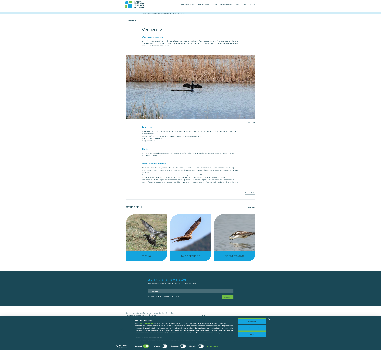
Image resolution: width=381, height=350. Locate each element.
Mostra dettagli (212, 346)
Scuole (215, 5)
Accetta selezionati (252, 328)
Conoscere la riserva (187, 5)
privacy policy (178, 296)
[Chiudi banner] (269, 319)
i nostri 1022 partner (146, 323)
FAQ (203, 315)
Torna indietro (131, 20)
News (237, 5)
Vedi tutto (251, 207)
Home (144, 13)
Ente (244, 5)
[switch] (164, 346)
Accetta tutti (252, 321)
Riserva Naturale (166, 13)
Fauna (175, 13)
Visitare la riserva (203, 5)
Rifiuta (252, 334)
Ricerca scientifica (226, 5)
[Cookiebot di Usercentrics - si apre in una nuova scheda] (121, 346)
